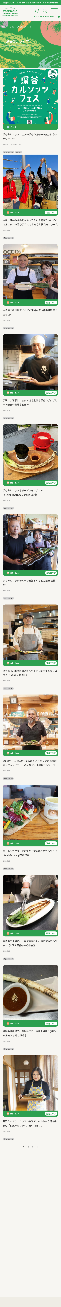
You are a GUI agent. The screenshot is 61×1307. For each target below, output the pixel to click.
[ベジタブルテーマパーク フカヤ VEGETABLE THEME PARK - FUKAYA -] (10, 12)
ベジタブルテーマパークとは (45, 16)
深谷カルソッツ (8, 152)
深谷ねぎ (18, 152)
